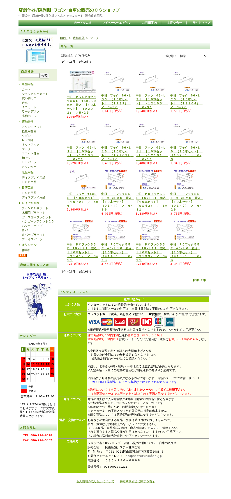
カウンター (29, 166)
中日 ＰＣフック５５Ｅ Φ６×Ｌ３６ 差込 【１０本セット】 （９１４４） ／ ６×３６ (117, 201)
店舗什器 (28, 121)
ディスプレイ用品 (33, 177)
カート (26, 89)
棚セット (28, 158)
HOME (63, 38)
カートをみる (83, 22)
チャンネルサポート (35, 208)
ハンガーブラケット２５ (38, 221)
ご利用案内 (149, 22)
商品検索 (27, 71)
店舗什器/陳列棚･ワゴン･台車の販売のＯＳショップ (69, 10)
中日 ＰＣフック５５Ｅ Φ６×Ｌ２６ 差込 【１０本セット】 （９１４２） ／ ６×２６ (186, 201)
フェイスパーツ (32, 239)
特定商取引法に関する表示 (137, 481)
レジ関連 (28, 140)
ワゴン (26, 135)
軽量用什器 (29, 131)
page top (199, 280)
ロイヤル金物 (30, 203)
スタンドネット (32, 126)
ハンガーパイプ (32, 226)
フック (26, 149)
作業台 (26, 250)
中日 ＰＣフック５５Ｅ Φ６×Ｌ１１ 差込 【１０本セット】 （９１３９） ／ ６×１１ (152, 252)
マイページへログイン (117, 22)
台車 (25, 102)
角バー (26, 230)
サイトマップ (201, 22)
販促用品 (28, 172)
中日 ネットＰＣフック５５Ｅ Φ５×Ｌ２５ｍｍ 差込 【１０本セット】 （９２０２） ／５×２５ (82, 104)
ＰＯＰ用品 (29, 182)
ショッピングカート (35, 94)
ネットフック (30, 144)
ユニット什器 (30, 153)
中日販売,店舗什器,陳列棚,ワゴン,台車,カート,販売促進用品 (60, 15)
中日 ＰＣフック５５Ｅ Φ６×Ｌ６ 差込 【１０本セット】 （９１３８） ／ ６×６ (185, 252)
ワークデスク (30, 111)
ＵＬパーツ (29, 162)
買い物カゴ (29, 98)
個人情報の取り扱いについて (95, 481)
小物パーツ (29, 116)
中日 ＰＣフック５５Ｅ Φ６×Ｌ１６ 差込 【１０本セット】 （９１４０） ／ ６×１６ (117, 252)
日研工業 (28, 187)
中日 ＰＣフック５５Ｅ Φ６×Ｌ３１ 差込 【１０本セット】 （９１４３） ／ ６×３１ (152, 201)
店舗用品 (28, 84)
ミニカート (29, 107)
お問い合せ (174, 22)
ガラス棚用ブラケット (36, 217)
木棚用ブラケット (33, 212)
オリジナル (29, 244)
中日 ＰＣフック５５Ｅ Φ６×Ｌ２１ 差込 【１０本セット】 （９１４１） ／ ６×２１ (83, 252)
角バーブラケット (33, 234)
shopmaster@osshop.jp (144, 456)
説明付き (67, 55)
